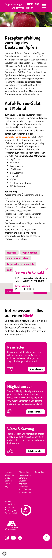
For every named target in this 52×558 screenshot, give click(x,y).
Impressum (9, 507)
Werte (7, 477)
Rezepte (11, 252)
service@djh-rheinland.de (34, 277)
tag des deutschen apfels (20, 264)
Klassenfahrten (25, 492)
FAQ (6, 486)
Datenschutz (10, 504)
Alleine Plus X (24, 472)
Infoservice (9, 474)
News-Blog (39, 472)
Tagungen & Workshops (24, 485)
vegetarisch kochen (18, 258)
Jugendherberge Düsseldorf (18, 136)
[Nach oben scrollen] (46, 537)
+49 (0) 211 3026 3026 (33, 281)
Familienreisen (25, 474)
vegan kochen (30, 252)
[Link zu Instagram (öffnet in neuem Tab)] (7, 538)
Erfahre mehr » (35, 411)
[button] (44, 6)
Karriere (8, 501)
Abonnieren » (36, 369)
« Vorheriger (12, 291)
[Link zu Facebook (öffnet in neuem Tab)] (20, 538)
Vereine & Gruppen (23, 479)
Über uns (8, 472)
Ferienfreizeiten (25, 489)
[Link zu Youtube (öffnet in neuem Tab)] (13, 538)
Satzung (8, 480)
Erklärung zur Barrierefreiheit (11, 511)
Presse (7, 483)
